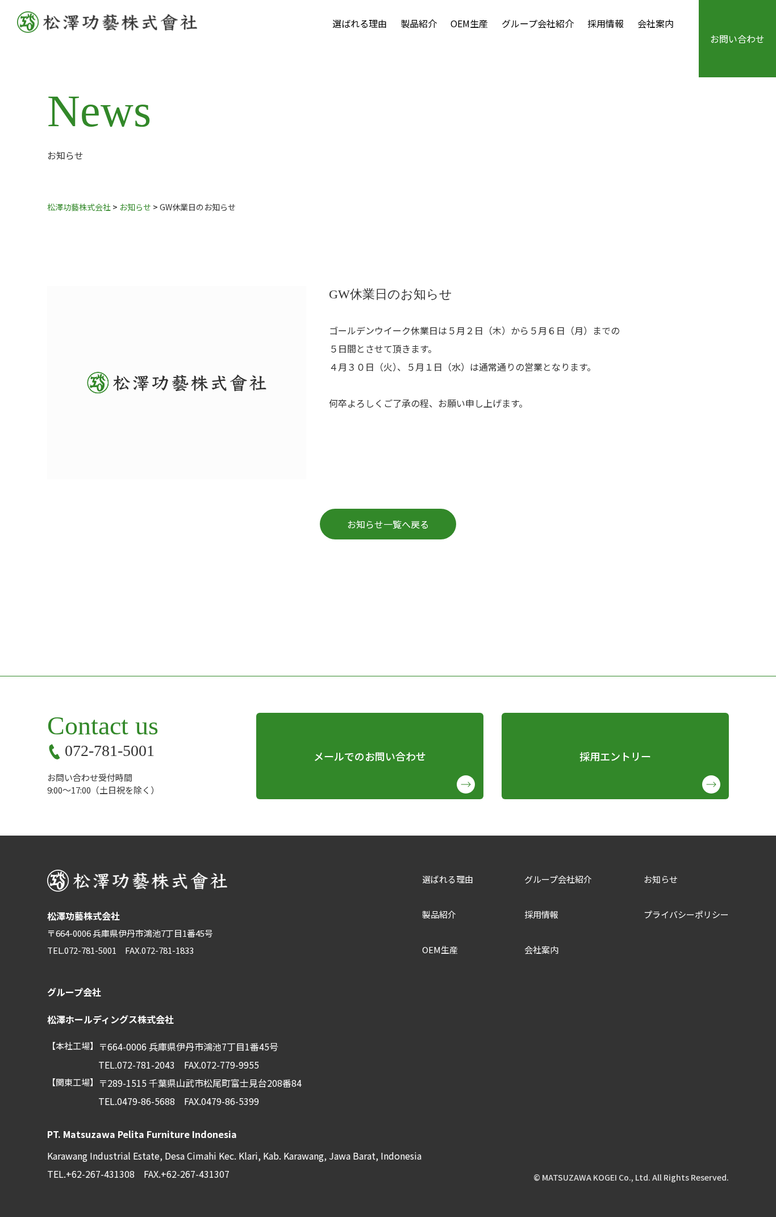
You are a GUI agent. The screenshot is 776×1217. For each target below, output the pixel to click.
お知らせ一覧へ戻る (388, 524)
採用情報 (605, 23)
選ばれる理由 (359, 23)
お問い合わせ (737, 38)
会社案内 (655, 23)
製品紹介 (418, 23)
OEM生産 (469, 23)
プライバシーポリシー (686, 914)
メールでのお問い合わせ (370, 756)
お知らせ (661, 879)
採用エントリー (615, 756)
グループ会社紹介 (538, 23)
